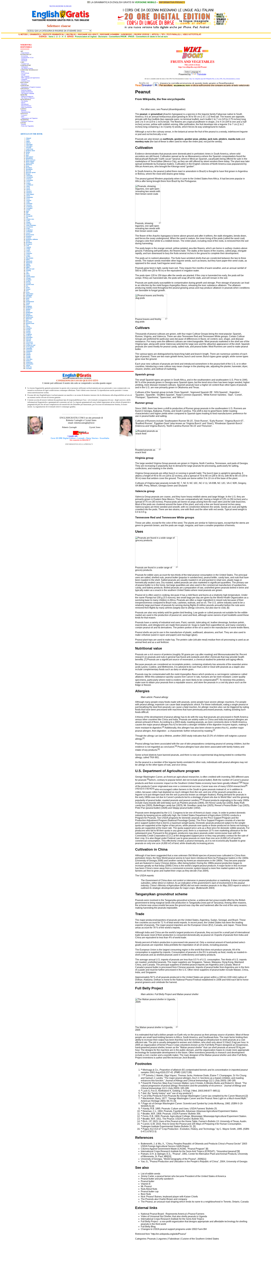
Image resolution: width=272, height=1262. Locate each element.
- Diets (22, 116)
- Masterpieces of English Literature (30, 87)
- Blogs (22, 71)
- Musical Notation (25, 106)
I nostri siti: (73, 436)
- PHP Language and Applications (30, 78)
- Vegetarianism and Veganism (29, 118)
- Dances (22, 102)
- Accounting (24, 56)
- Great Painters (24, 53)
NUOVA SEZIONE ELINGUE (60, 6)
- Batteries (23, 110)
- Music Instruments (26, 107)
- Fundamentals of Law (27, 57)
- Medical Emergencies (26, 96)
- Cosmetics (23, 115)
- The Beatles (24, 101)
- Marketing (23, 59)
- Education (23, 84)
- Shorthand (23, 60)
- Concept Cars (24, 64)
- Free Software (24, 73)
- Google (22, 74)
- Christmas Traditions (26, 121)
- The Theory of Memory (27, 98)
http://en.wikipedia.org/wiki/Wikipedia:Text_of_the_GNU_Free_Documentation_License (214, 79)
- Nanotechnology (25, 112)
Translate (201, 74)
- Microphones (24, 104)
